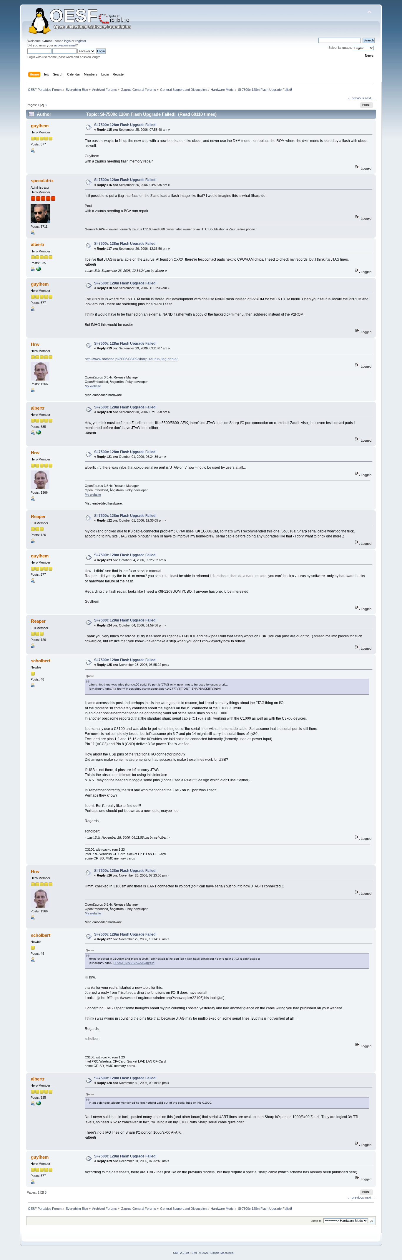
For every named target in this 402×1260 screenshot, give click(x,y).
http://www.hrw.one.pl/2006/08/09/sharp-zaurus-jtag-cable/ (131, 359)
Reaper (38, 516)
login (67, 41)
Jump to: (317, 1220)
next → (370, 98)
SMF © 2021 (200, 1252)
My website (93, 386)
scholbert (40, 660)
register (80, 41)
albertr (37, 244)
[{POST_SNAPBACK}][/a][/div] (134, 962)
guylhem (40, 125)
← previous (356, 98)
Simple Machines (221, 1252)
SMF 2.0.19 (181, 1252)
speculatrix (42, 180)
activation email (65, 45)
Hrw (35, 344)
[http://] (38, 270)
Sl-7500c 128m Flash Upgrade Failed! (125, 125)
